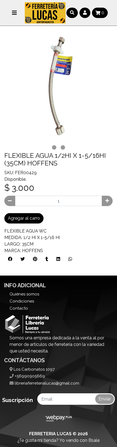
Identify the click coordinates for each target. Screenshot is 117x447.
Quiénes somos (24, 294)
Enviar (104, 398)
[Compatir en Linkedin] (58, 259)
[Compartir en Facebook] (10, 259)
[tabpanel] (58, 89)
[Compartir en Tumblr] (47, 259)
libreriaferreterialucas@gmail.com (46, 383)
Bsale (94, 440)
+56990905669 (29, 376)
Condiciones (22, 301)
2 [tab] (63, 147)
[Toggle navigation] (14, 13)
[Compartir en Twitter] (22, 259)
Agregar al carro (24, 218)
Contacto (19, 308)
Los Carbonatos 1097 (34, 369)
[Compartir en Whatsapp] (70, 259)
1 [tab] (54, 147)
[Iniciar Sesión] (84, 13)
